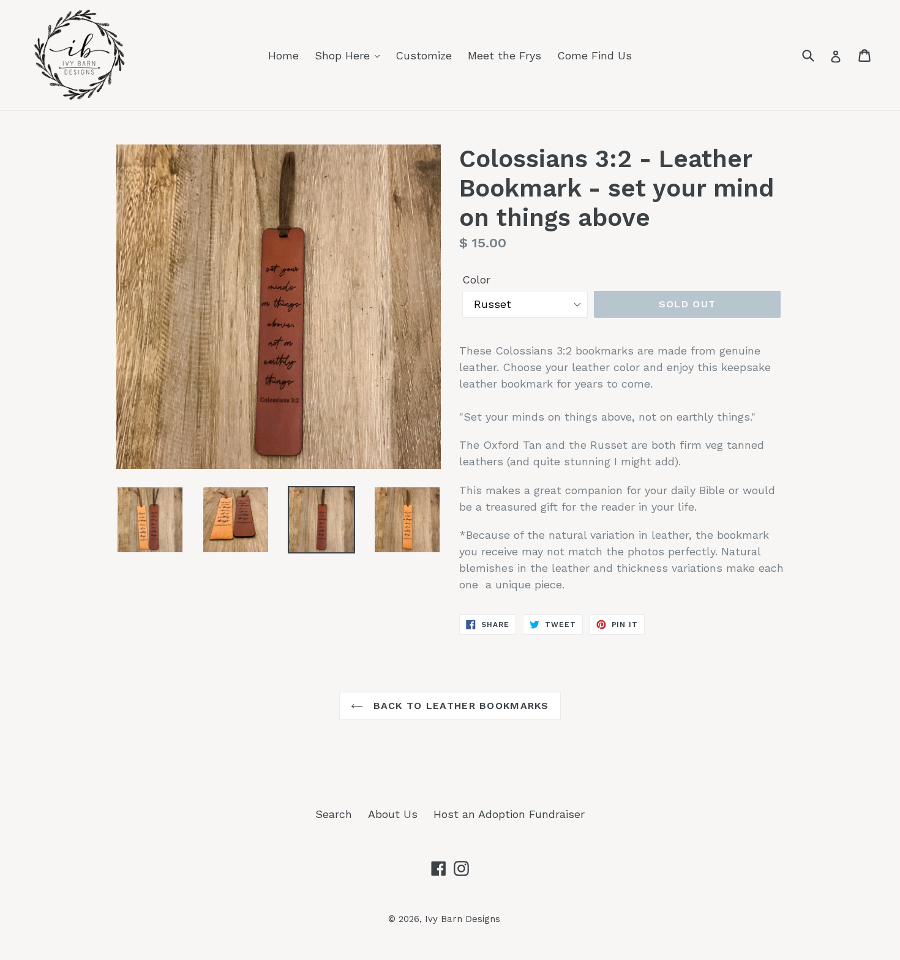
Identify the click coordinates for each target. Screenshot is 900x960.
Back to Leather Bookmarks (459, 705)
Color (476, 279)
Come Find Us (594, 55)
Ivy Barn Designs (462, 918)
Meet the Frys (504, 55)
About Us (393, 814)
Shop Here (344, 55)
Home (283, 55)
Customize (424, 55)
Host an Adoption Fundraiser (509, 814)
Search (333, 814)
